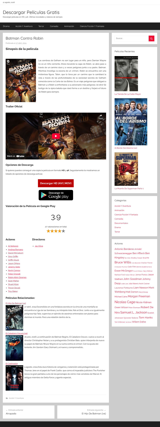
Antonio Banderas (124, 249)
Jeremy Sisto (14, 267)
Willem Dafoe (139, 321)
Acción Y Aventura (23, 26)
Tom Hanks (146, 317)
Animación (69, 26)
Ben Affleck (138, 253)
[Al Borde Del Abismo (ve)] (131, 122)
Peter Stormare (134, 308)
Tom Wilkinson (120, 322)
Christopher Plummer (121, 267)
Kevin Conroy (14, 270)
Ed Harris (149, 267)
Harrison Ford (120, 275)
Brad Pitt (146, 258)
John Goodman (132, 278)
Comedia (54, 26)
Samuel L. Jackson (133, 312)
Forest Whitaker (138, 271)
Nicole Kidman (143, 302)
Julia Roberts (134, 284)
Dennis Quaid (141, 267)
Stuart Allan (13, 284)
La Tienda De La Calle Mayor (128, 94)
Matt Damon (132, 292)
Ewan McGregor (124, 270)
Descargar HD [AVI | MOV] (55, 183)
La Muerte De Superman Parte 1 (129, 188)
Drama (6, 26)
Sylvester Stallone (131, 318)
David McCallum (15, 253)
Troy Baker (13, 291)
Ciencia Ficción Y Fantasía (92, 26)
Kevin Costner (144, 284)
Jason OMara (14, 263)
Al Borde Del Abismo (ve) (126, 148)
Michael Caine (121, 296)
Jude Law (124, 284)
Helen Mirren (130, 275)
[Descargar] (55, 200)
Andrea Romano (15, 249)
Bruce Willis (123, 262)
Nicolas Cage (125, 302)
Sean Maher (13, 281)
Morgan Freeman (139, 296)
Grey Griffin (13, 256)
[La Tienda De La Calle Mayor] (126, 74)
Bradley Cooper (137, 258)
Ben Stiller (128, 258)
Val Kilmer (129, 322)
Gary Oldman (148, 271)
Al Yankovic (13, 246)
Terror (41, 26)
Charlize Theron (146, 263)
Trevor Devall (14, 288)
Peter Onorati (14, 274)
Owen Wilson (121, 307)
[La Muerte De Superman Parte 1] (126, 169)
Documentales (121, 223)
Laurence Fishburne (124, 288)
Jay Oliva (39, 246)
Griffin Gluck (13, 260)
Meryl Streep (143, 292)
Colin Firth (132, 267)
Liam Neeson (140, 287)
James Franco (141, 275)
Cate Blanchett (136, 263)
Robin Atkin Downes (17, 277)
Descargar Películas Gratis (31, 12)
